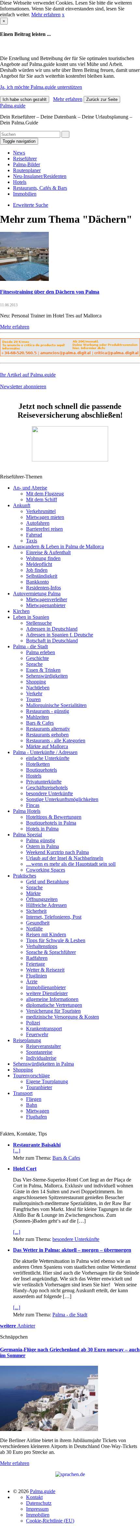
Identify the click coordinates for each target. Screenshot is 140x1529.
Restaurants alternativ (48, 729)
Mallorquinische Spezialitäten (56, 705)
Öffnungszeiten (42, 899)
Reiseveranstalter (43, 1046)
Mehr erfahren (46, 14)
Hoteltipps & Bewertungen (53, 817)
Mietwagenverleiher (46, 599)
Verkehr (34, 693)
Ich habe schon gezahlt (25, 99)
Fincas (32, 805)
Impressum (37, 1509)
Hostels (33, 776)
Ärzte (31, 981)
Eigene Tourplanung (47, 1081)
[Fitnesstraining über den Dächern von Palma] (24, 279)
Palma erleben (40, 652)
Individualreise (41, 1058)
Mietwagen (37, 1111)
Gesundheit (37, 922)
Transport (23, 1093)
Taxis (31, 540)
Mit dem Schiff (41, 499)
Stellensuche (39, 623)
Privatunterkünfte (44, 781)
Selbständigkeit (41, 576)
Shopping (36, 681)
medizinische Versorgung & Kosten (62, 1017)
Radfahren (37, 958)
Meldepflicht (39, 564)
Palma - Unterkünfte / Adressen (45, 752)
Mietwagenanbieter (45, 605)
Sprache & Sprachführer (51, 952)
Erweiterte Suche (30, 205)
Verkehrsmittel (41, 511)
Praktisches (24, 875)
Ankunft (21, 505)
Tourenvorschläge (31, 1075)
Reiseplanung (27, 1040)
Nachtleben (37, 687)
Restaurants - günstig (47, 711)
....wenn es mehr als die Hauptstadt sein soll (71, 864)
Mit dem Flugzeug (45, 493)
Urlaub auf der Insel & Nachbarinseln (64, 858)
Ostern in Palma (42, 846)
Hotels (19, 182)
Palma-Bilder (26, 164)
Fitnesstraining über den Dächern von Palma (49, 292)
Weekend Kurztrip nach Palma (57, 852)
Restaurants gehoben (47, 734)
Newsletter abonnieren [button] (23, 386)
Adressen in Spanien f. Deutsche (59, 634)
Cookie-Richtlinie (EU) (50, 1520)
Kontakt (34, 1497)
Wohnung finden (43, 558)
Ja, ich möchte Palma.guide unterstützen (41, 87)
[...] (16, 1150)
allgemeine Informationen (52, 999)
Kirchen (21, 611)
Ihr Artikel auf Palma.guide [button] (28, 375)
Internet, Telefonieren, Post (53, 917)
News (19, 152)
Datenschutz (38, 1503)
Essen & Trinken (43, 670)
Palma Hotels (26, 811)
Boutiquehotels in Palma (51, 823)
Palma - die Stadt (30, 646)
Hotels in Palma (42, 828)
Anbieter (17, 1325)
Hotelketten (38, 764)
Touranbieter (39, 1087)
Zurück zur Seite (102, 99)
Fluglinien (36, 975)
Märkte (33, 893)
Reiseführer (25, 158)
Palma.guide (12, 105)
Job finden (37, 570)
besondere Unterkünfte (49, 793)
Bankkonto (37, 582)
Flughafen (36, 1116)
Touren (33, 699)
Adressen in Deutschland (51, 629)
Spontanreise (39, 1052)
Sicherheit (36, 911)
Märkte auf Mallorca (47, 746)
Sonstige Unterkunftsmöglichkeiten (62, 799)
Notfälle (34, 928)
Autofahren (37, 523)
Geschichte (37, 658)
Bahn (31, 1105)
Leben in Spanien (31, 617)
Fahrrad (34, 535)
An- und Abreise (30, 488)
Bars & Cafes (40, 723)
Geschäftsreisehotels (47, 787)
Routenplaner (27, 170)
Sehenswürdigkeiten (47, 676)
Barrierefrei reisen (44, 529)
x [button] (63, 14)
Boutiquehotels (41, 770)
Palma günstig (40, 840)
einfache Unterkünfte (47, 758)
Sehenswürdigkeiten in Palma (43, 1064)
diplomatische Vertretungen (54, 1005)
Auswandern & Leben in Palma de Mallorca (58, 546)
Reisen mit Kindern (46, 934)
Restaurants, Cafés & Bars (40, 188)
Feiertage (35, 964)
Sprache (34, 664)
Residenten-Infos (43, 587)
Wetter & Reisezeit (45, 970)
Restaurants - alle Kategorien (55, 740)
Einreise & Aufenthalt (48, 552)
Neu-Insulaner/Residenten (39, 176)
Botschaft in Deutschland (52, 640)
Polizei (33, 1022)
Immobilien (24, 194)
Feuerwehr (37, 1034)
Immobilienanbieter (46, 987)
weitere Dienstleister (47, 993)
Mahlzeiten (37, 717)
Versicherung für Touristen (53, 1011)
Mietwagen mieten (45, 517)
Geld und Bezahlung (47, 881)
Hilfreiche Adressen (46, 905)
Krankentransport (44, 1028)
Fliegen (33, 1099)
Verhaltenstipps (41, 946)
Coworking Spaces (45, 870)
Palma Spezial (27, 834)
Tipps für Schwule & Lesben (55, 940)
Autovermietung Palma (37, 593)
